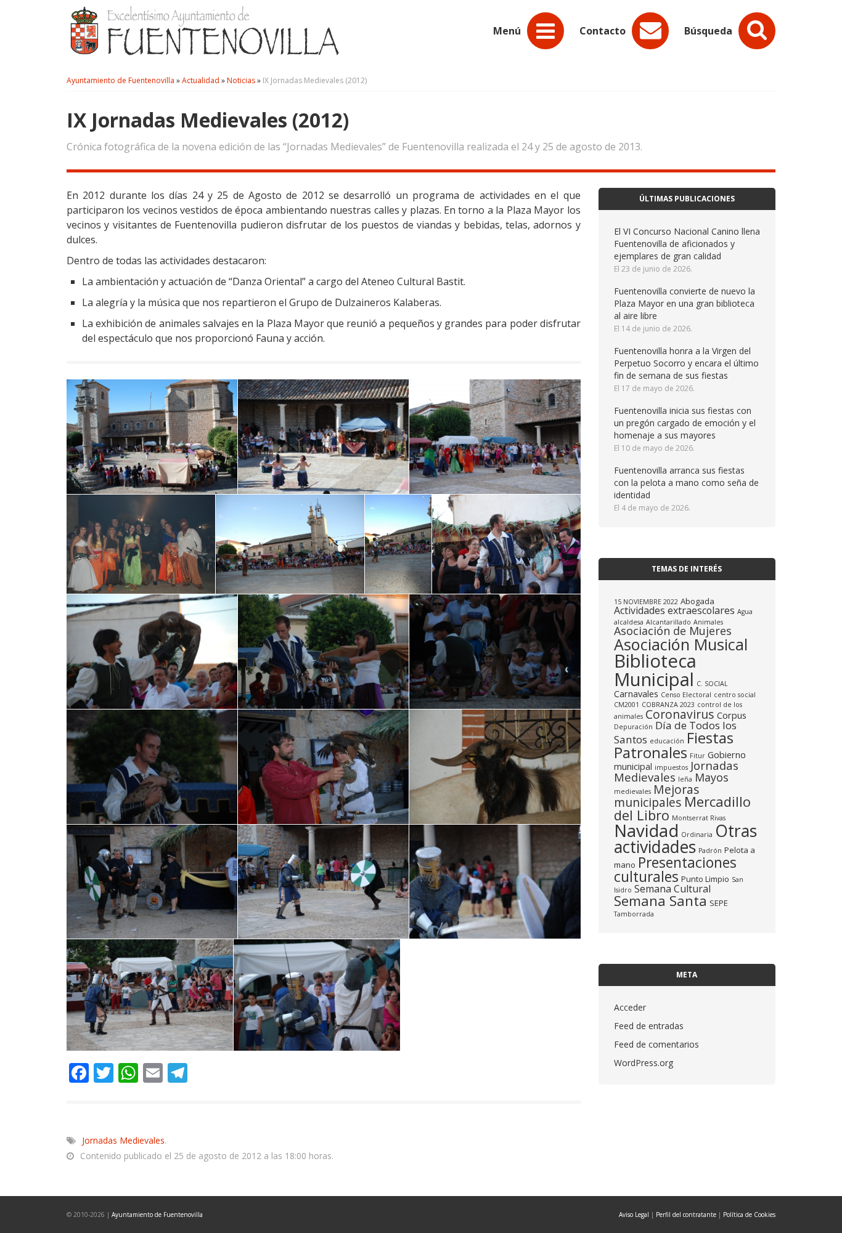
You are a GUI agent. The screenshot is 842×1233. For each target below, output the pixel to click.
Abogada (697, 601)
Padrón (710, 850)
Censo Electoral (686, 694)
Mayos (712, 777)
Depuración (633, 726)
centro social (735, 694)
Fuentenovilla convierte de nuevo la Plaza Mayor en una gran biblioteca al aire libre (684, 303)
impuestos (671, 767)
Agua (745, 611)
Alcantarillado (668, 622)
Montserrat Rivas (699, 818)
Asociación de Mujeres (673, 630)
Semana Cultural (672, 888)
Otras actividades (685, 839)
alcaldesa (629, 622)
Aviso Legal (634, 1214)
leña (685, 779)
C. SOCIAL (712, 683)
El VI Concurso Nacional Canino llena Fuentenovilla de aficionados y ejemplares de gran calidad (687, 243)
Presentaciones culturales (675, 869)
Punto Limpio (705, 878)
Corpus (731, 715)
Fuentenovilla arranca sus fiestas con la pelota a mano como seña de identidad (686, 482)
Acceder (630, 1007)
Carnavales (636, 693)
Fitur (697, 755)
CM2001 (626, 704)
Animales (708, 622)
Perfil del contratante (686, 1214)
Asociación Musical (681, 644)
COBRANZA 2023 (668, 704)
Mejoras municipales (657, 796)
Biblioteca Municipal (655, 670)
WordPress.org (643, 1063)
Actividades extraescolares (674, 610)
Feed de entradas (649, 1026)
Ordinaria (697, 834)
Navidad (646, 830)
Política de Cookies (749, 1214)
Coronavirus (679, 714)
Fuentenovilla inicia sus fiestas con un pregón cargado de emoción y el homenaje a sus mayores (685, 423)
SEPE (718, 902)
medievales (632, 791)
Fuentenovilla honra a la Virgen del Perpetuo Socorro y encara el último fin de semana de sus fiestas (686, 363)
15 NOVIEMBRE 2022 (646, 601)
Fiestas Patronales (674, 744)
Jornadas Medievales (123, 1140)
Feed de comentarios (656, 1044)
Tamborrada (634, 914)
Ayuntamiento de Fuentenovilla (157, 1214)
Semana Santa (660, 900)
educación (667, 741)
